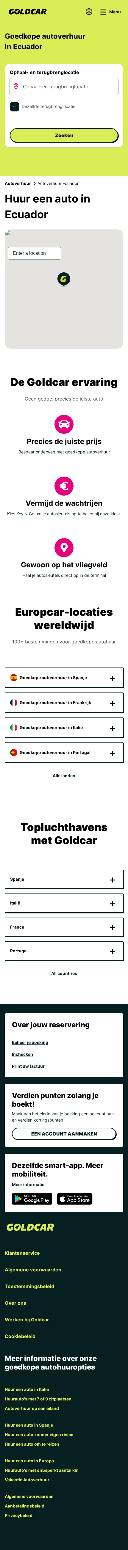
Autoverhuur (18, 183)
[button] (64, 280)
